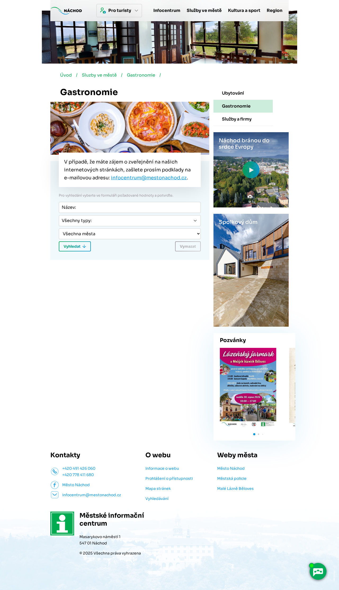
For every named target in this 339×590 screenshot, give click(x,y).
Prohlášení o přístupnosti (169, 478)
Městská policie (232, 478)
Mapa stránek (158, 488)
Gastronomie (141, 75)
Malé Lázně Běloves (235, 488)
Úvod (66, 75)
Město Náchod (231, 468)
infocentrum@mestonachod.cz (149, 178)
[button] (254, 434)
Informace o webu (162, 468)
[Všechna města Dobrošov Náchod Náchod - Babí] (130, 233)
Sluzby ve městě (99, 75)
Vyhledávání (156, 498)
